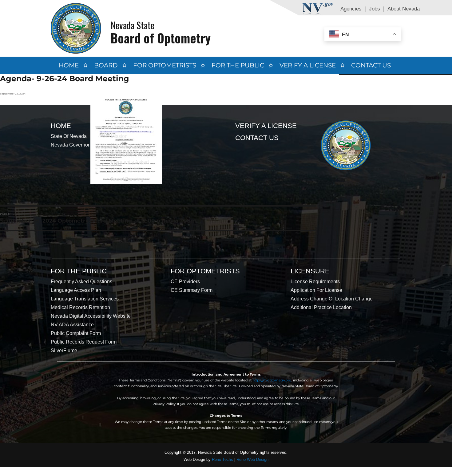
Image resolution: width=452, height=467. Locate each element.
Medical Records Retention (80, 307)
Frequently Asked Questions (81, 281)
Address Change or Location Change (332, 298)
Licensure (310, 271)
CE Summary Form (191, 290)
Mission (119, 136)
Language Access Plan (76, 290)
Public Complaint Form (76, 333)
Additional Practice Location (321, 307)
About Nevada (403, 9)
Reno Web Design (252, 459)
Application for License (316, 290)
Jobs (374, 9)
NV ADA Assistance (72, 324)
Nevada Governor (70, 144)
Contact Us (371, 65)
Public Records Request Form (84, 341)
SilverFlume (64, 350)
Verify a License (308, 65)
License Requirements (315, 281)
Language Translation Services (85, 298)
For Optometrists (164, 65)
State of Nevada (69, 136)
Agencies (351, 9)
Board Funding (127, 179)
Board (106, 65)
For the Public (238, 65)
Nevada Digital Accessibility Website (91, 316)
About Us (128, 126)
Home (69, 65)
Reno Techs (222, 459)
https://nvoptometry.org (271, 380)
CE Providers (185, 281)
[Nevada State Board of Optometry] (76, 28)
